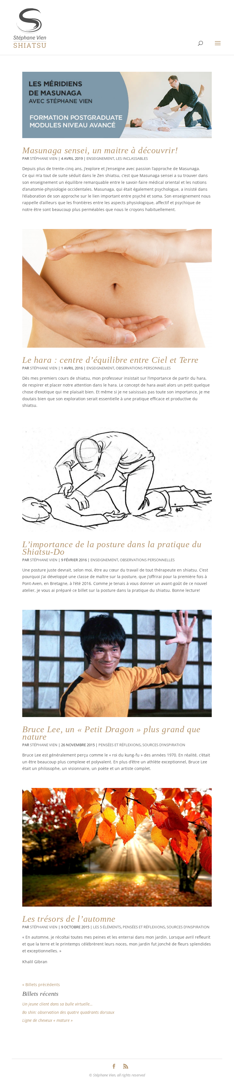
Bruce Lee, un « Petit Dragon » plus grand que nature (111, 733)
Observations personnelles (143, 368)
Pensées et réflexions (119, 744)
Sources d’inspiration (163, 744)
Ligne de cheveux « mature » (47, 1020)
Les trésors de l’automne (69, 919)
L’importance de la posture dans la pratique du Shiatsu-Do (112, 548)
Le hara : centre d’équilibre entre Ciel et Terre (110, 360)
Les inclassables (132, 158)
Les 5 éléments (107, 927)
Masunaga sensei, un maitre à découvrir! (100, 150)
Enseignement (100, 158)
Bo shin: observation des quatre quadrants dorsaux (68, 1012)
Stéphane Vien (43, 158)
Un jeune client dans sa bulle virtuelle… (57, 1004)
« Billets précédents (41, 984)
